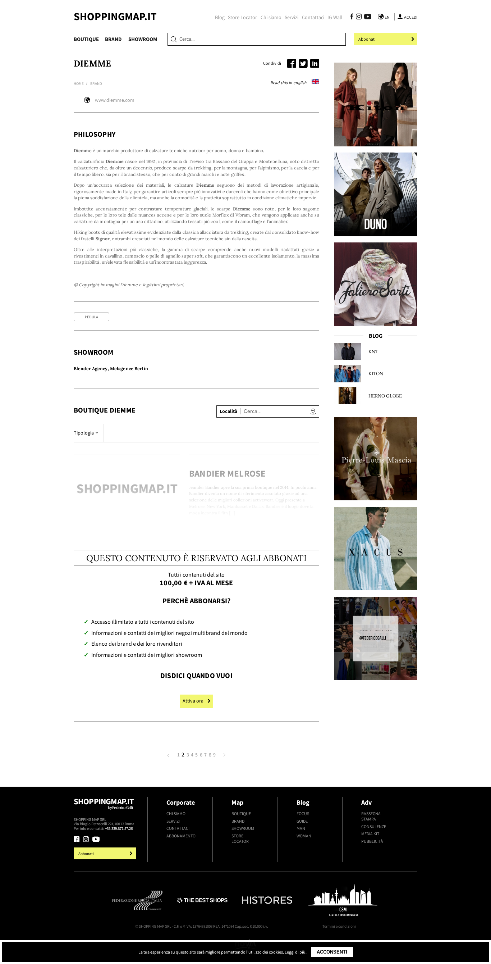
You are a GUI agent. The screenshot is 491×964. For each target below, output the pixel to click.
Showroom (142, 39)
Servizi (291, 17)
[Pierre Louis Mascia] (375, 458)
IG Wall (335, 17)
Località (228, 411)
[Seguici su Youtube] (366, 17)
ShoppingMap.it (115, 16)
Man (301, 828)
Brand (113, 39)
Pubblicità (372, 841)
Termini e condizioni (339, 926)
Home (79, 83)
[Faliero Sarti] (375, 284)
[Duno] (375, 194)
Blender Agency (91, 368)
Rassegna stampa (371, 816)
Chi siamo (271, 17)
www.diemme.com (114, 100)
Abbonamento (181, 835)
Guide (302, 821)
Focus (303, 813)
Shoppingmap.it (104, 803)
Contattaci (313, 17)
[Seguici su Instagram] (359, 17)
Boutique (86, 39)
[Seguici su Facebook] (352, 17)
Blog (220, 17)
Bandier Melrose (227, 473)
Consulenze (373, 826)
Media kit (370, 833)
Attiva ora (193, 701)
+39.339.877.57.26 (119, 828)
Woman (304, 835)
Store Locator (242, 17)
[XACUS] (375, 548)
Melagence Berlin (129, 368)
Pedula (91, 316)
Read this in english (289, 82)
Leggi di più (295, 952)
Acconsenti (332, 952)
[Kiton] (375, 104)
